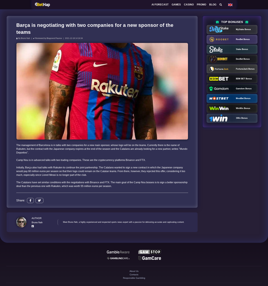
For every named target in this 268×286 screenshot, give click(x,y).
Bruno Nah (25, 38)
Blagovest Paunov (54, 38)
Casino (189, 4)
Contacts (134, 279)
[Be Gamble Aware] (118, 252)
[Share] (30, 200)
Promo (201, 4)
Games (176, 4)
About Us (134, 274)
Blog (212, 4)
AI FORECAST (160, 4)
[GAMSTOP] (149, 252)
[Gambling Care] (118, 260)
